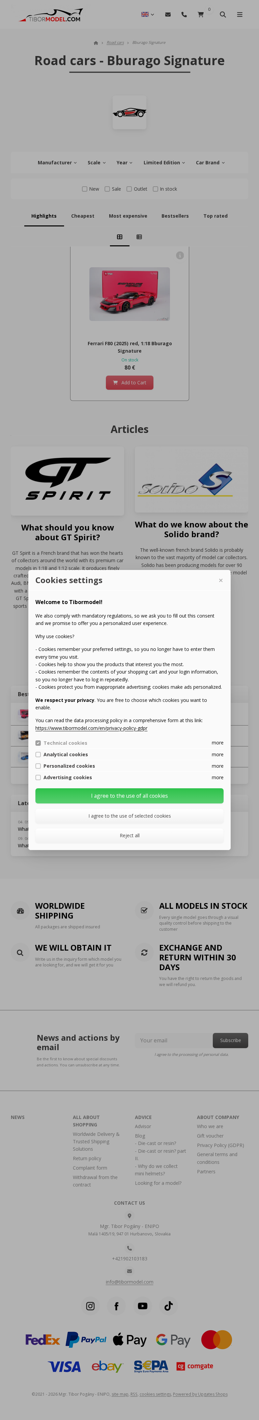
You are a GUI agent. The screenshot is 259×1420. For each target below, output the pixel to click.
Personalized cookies (69, 766)
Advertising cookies (68, 777)
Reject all (130, 835)
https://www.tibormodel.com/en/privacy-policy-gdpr (91, 728)
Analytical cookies (66, 755)
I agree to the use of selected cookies (129, 816)
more (218, 742)
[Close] (220, 580)
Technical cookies (65, 743)
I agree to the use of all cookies (129, 795)
